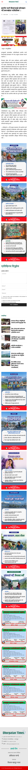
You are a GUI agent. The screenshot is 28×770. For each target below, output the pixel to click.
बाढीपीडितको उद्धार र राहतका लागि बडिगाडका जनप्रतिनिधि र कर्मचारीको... (18, 338)
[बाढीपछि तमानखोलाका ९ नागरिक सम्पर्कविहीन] (5, 346)
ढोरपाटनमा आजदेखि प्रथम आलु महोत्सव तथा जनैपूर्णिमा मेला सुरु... (17, 355)
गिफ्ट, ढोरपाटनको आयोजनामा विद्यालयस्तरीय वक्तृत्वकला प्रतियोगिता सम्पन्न (18, 330)
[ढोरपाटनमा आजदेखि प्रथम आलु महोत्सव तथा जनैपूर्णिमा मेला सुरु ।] (5, 354)
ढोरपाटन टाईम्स (5, 14)
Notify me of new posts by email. (9, 302)
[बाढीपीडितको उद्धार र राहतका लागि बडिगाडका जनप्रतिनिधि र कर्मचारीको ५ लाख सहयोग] (5, 338)
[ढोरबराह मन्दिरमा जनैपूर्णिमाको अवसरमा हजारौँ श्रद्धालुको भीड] (5, 322)
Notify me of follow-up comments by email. (11, 300)
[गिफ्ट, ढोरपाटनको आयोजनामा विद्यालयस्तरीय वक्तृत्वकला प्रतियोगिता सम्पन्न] (5, 329)
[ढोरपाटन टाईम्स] (2, 14)
